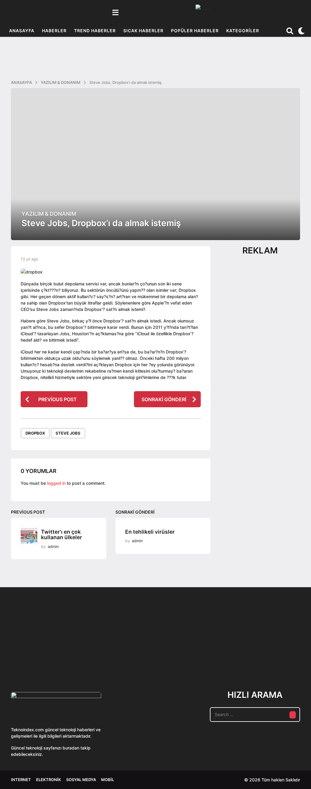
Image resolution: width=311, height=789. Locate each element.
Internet (21, 779)
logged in (56, 483)
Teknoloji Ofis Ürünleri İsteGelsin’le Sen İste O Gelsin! (223, 657)
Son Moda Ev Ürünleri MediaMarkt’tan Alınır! (284, 655)
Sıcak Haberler (143, 30)
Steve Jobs (68, 433)
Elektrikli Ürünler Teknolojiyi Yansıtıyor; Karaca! (102, 657)
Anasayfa (21, 30)
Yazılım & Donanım (49, 214)
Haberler (54, 30)
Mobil (107, 779)
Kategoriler (242, 30)
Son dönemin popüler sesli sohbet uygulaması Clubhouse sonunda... (41, 657)
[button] (115, 12)
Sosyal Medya (81, 779)
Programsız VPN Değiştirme (163, 643)
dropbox (35, 433)
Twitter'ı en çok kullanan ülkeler (61, 535)
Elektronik (48, 779)
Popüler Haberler (195, 30)
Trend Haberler (95, 30)
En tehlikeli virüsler (150, 532)
